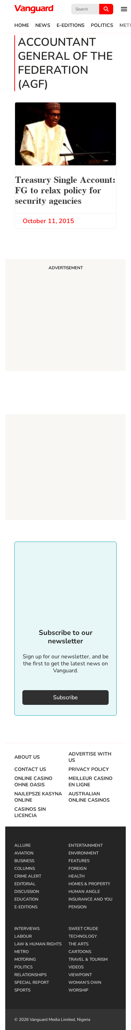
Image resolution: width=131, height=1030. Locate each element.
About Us (27, 757)
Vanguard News (33, 9)
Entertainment (85, 845)
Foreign (77, 868)
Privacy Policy (88, 769)
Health (76, 876)
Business (24, 861)
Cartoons (79, 951)
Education (26, 899)
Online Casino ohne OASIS (33, 781)
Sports (22, 990)
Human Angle (84, 891)
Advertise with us (89, 757)
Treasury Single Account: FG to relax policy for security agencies (65, 189)
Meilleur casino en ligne (90, 781)
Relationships (30, 975)
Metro (21, 951)
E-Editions (71, 25)
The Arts (78, 944)
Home (21, 25)
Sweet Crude (83, 928)
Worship (78, 990)
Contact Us (30, 769)
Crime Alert (27, 876)
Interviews (26, 928)
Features (78, 861)
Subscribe (65, 697)
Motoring (25, 959)
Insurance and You (90, 899)
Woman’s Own (84, 982)
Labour (23, 936)
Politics (102, 25)
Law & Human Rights (37, 944)
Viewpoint (80, 975)
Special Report (31, 982)
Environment (83, 853)
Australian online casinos (89, 797)
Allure (22, 845)
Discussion (26, 891)
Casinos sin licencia (30, 812)
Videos (75, 967)
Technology (82, 936)
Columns (24, 868)
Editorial (25, 884)
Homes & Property (89, 884)
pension (77, 907)
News (42, 25)
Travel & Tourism (88, 959)
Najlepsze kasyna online (38, 797)
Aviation (24, 853)
